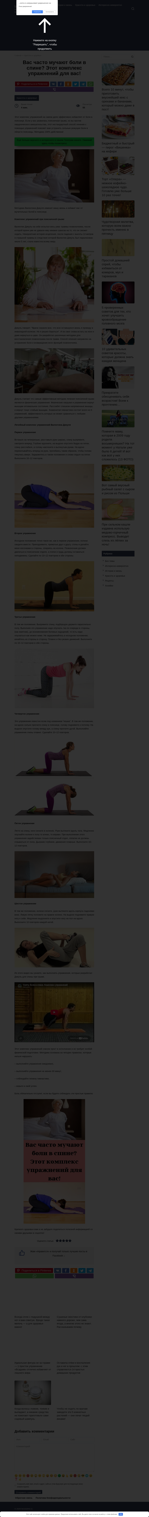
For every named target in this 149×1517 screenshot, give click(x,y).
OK (121, 1514)
